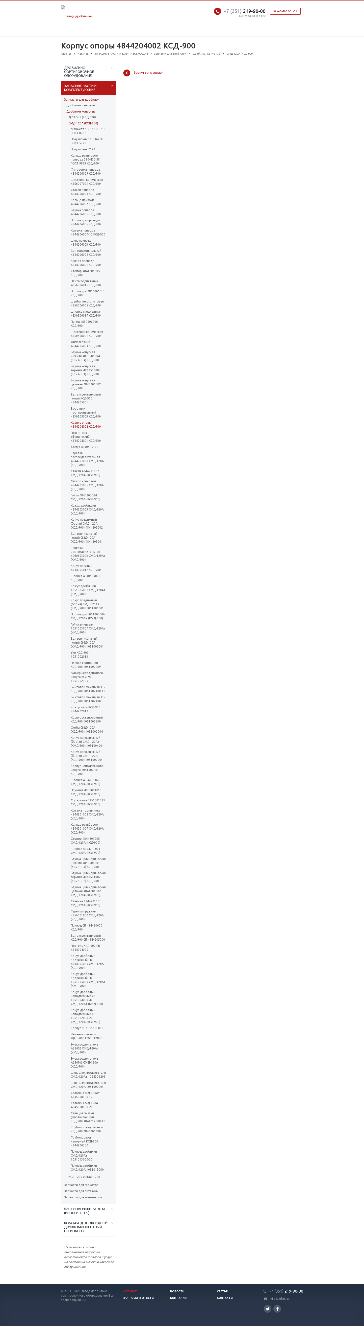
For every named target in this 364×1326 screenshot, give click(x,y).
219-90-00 (244, 11)
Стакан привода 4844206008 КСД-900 (86, 191)
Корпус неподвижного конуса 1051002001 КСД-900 (87, 769)
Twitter (267, 1309)
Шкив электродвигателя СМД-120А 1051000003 (88, 1084)
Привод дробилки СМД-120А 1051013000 (87, 1167)
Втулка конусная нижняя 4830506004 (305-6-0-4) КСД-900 (85, 356)
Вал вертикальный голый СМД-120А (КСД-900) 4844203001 (87, 537)
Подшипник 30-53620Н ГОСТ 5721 (87, 141)
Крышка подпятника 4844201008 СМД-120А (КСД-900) (87, 814)
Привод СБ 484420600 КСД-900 (86, 927)
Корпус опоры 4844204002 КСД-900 (86, 424)
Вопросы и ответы (138, 1297)
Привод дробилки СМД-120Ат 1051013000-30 (84, 1155)
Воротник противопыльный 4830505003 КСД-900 (86, 412)
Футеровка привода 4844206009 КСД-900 (86, 171)
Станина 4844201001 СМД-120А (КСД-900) (86, 903)
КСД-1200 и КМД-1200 (84, 1176)
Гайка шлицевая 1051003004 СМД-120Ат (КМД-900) (88, 628)
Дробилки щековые (80, 105)
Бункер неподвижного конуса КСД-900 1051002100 (87, 676)
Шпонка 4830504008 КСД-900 (85, 578)
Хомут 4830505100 (84, 446)
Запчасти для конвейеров (83, 1197)
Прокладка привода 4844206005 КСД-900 (86, 222)
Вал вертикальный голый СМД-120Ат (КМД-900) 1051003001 (87, 642)
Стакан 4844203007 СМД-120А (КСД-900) (85, 473)
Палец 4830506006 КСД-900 (84, 323)
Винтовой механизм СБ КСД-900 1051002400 (87, 699)
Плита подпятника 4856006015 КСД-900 (86, 283)
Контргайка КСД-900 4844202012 (85, 709)
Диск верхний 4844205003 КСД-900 (86, 344)
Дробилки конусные (81, 111)
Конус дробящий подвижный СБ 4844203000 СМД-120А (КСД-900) (87, 961)
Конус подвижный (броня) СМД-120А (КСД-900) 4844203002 (87, 523)
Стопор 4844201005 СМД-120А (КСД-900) (85, 840)
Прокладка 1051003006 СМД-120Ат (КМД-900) (88, 616)
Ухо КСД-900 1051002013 (80, 654)
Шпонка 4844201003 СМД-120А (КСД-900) (85, 850)
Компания (178, 1297)
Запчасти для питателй (81, 1191)
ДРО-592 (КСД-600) (82, 117)
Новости (177, 1291)
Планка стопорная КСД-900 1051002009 (86, 664)
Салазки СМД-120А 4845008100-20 (84, 1105)
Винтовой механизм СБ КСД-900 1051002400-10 (88, 689)
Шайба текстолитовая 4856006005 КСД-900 (87, 303)
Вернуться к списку (148, 72)
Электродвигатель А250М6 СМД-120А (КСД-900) (84, 1062)
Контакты (225, 1297)
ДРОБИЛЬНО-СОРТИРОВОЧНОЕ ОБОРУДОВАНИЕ (79, 72)
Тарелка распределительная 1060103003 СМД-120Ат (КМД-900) (88, 553)
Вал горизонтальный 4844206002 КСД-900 (86, 252)
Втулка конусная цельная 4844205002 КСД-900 (86, 384)
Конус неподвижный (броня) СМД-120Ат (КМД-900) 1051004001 (87, 741)
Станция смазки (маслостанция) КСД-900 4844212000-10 (88, 1117)
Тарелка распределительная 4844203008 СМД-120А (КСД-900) (87, 458)
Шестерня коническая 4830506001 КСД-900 (87, 333)
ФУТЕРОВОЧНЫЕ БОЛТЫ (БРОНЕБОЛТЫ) (84, 1211)
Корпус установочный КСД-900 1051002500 (87, 719)
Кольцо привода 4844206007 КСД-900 (86, 202)
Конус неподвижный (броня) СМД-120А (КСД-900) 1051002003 (87, 755)
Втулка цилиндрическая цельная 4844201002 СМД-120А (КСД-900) (88, 891)
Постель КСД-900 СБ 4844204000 (85, 947)
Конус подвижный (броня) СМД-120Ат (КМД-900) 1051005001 (87, 604)
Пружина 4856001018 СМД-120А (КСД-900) (86, 792)
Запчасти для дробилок (81, 99)
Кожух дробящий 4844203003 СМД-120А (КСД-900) (87, 509)
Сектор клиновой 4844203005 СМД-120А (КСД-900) (87, 485)
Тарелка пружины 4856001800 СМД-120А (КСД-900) (87, 915)
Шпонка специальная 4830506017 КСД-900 (86, 313)
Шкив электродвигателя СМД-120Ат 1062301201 (88, 1074)
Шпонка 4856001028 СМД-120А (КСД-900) (85, 782)
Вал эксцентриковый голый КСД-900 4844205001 (86, 398)
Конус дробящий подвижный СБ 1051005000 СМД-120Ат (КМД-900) (88, 979)
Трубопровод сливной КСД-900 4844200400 (87, 1129)
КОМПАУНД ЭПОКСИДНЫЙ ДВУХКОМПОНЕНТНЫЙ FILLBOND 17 (85, 1227)
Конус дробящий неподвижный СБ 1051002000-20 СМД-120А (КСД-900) (85, 1016)
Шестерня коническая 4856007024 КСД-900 (87, 181)
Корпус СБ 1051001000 (87, 1028)
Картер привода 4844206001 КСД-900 (86, 262)
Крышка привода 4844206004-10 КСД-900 (88, 232)
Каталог (130, 1291)
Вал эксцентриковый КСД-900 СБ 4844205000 (88, 937)
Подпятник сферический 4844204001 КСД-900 (86, 436)
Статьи (222, 1291)
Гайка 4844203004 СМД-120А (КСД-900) (85, 497)
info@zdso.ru (279, 1298)
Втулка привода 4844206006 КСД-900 (86, 212)
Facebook (277, 1309)
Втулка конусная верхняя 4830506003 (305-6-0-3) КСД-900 (86, 370)
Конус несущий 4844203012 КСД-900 (86, 567)
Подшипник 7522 (83, 149)
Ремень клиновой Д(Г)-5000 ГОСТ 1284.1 (87, 1036)
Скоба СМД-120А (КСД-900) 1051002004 (87, 729)
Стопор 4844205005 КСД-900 (85, 273)
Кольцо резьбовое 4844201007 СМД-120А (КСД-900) (87, 828)
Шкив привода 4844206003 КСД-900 (86, 242)
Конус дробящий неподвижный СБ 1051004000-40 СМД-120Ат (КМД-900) (87, 997)
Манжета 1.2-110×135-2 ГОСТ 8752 (88, 131)
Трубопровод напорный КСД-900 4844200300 (84, 1141)
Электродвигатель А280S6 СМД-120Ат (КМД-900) (85, 1048)
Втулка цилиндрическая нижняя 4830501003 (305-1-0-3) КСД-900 (88, 862)
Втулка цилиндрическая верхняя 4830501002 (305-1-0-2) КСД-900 (88, 877)
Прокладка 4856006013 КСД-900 (88, 293)
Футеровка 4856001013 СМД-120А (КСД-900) (88, 802)
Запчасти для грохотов (81, 1184)
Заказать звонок (285, 11)
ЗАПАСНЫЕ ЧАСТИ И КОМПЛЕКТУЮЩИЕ (80, 88)
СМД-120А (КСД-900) (83, 123)
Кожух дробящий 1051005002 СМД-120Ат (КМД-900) (88, 590)
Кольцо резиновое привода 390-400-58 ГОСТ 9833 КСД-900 (85, 159)
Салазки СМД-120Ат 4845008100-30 (85, 1094)
